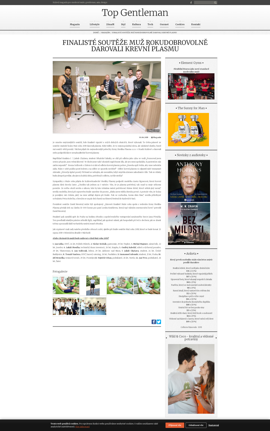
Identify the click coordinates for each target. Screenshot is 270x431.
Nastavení (213, 425)
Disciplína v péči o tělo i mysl (191, 296)
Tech (150, 23)
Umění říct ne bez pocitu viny (191, 307)
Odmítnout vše (196, 425)
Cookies (179, 23)
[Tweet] (159, 323)
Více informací (82, 426)
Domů (96, 33)
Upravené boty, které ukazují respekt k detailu (191, 279)
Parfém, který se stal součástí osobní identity (191, 285)
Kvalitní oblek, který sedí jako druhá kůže (191, 268)
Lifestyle (95, 23)
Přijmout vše (174, 425)
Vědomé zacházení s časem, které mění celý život (191, 319)
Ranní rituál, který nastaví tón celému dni (191, 290)
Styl (123, 23)
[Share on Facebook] (154, 323)
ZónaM (110, 23)
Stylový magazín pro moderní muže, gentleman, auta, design (80, 2)
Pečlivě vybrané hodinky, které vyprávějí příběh (191, 274)
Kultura (136, 23)
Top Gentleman (135, 12)
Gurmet (164, 23)
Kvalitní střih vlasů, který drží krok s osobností (191, 313)
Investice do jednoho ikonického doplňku (191, 302)
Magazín (75, 23)
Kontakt (195, 23)
